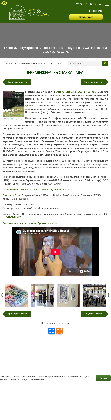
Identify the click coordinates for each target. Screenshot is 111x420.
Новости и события (21, 63)
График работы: (12, 195)
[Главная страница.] (17, 12)
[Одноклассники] (59, 331)
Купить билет (86, 17)
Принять (103, 378)
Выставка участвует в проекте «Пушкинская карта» (31, 223)
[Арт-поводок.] (39, 12)
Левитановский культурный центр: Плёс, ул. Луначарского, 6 (36, 189)
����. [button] (2, 295)
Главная (7, 63)
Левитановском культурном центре (76, 91)
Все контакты (95, 11)
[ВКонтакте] (51, 331)
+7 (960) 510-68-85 (83, 4)
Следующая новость (93, 82)
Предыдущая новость (18, 82)
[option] (16, 295)
